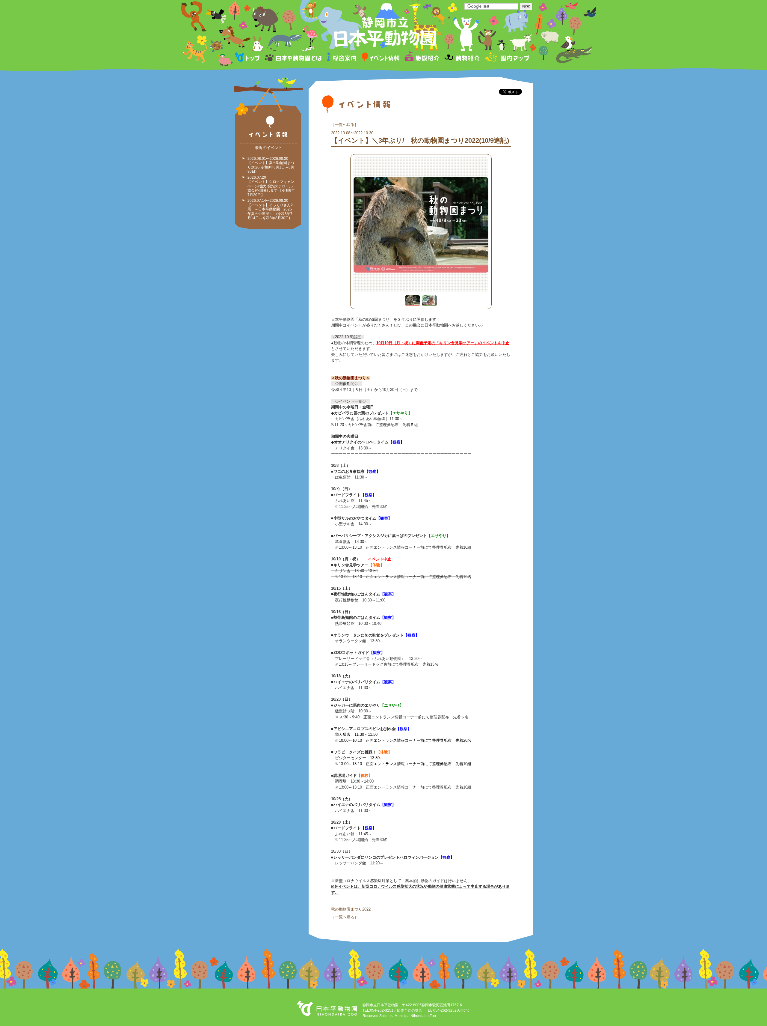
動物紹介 (462, 58)
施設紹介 (422, 58)
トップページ (248, 58)
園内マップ (506, 58)
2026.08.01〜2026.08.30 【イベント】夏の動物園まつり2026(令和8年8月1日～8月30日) (270, 165)
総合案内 (342, 58)
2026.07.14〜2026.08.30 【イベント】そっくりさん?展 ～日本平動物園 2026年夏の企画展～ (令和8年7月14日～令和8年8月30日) (270, 209)
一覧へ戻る (344, 124)
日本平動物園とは (293, 58)
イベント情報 (380, 58)
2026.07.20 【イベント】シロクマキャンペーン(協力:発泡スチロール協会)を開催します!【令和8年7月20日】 (271, 186)
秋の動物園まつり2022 (351, 909)
